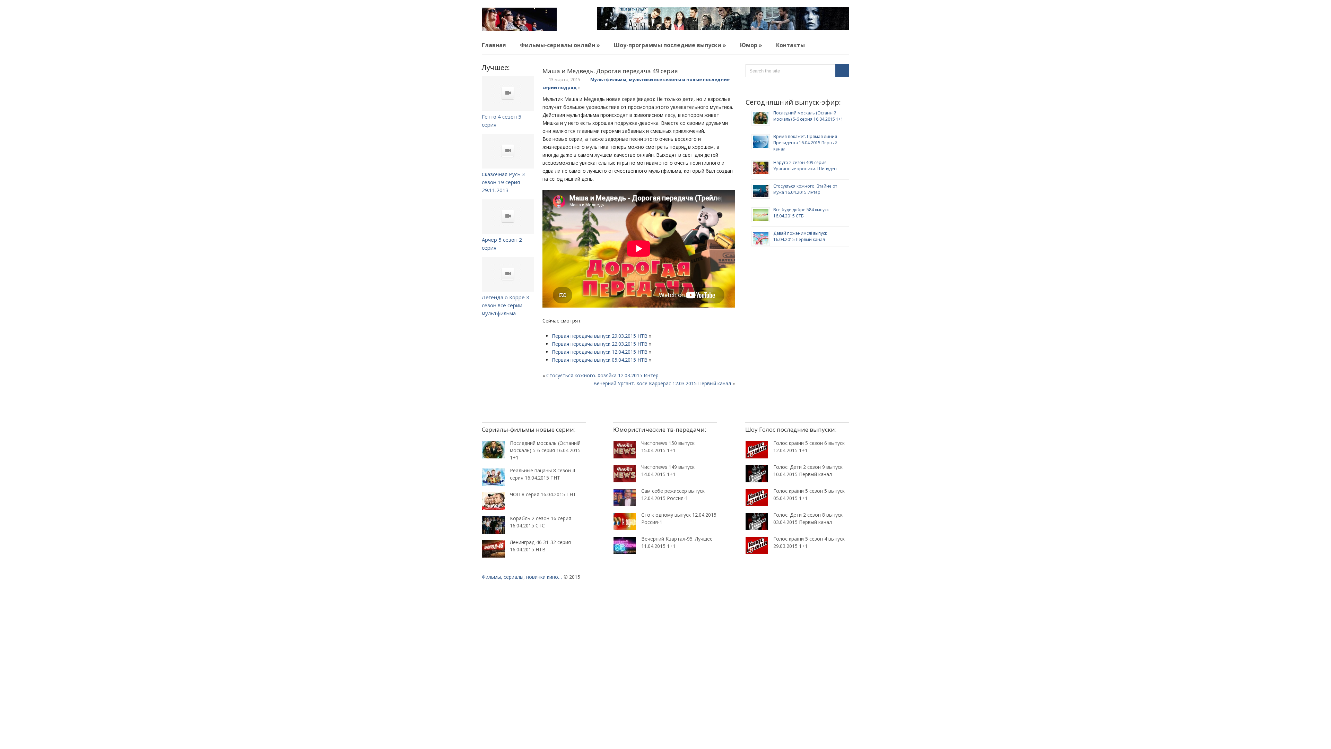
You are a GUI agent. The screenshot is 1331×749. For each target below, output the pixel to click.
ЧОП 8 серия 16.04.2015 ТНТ (543, 494)
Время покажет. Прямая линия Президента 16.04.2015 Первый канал (805, 143)
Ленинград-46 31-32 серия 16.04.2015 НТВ (540, 546)
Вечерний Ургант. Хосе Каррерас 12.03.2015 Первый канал (662, 383)
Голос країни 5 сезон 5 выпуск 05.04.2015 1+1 (809, 494)
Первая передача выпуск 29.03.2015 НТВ (599, 336)
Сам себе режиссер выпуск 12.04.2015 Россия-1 (673, 494)
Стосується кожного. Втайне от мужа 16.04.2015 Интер (805, 189)
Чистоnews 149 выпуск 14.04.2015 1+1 (668, 470)
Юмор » (751, 45)
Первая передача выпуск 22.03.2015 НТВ (599, 344)
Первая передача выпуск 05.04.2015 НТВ (599, 359)
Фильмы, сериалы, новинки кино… (522, 577)
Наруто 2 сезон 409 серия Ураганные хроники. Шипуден (805, 166)
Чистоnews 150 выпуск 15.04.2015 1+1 (668, 447)
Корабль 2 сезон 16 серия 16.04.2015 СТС (540, 522)
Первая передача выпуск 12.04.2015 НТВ (599, 351)
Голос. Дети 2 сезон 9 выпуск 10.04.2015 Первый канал (808, 470)
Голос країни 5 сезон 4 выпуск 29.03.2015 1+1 (809, 542)
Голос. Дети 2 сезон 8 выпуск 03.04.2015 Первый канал (808, 518)
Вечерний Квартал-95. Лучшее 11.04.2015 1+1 (677, 542)
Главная (494, 45)
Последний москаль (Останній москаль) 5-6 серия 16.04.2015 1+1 (808, 116)
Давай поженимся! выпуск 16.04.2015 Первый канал (800, 236)
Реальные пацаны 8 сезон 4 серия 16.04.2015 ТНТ (542, 474)
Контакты (790, 45)
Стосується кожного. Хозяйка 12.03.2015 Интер (602, 375)
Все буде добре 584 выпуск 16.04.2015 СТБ (801, 213)
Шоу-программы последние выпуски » (670, 45)
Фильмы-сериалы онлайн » (560, 45)
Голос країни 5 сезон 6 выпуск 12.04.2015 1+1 (809, 447)
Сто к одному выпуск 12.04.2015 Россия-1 (678, 518)
